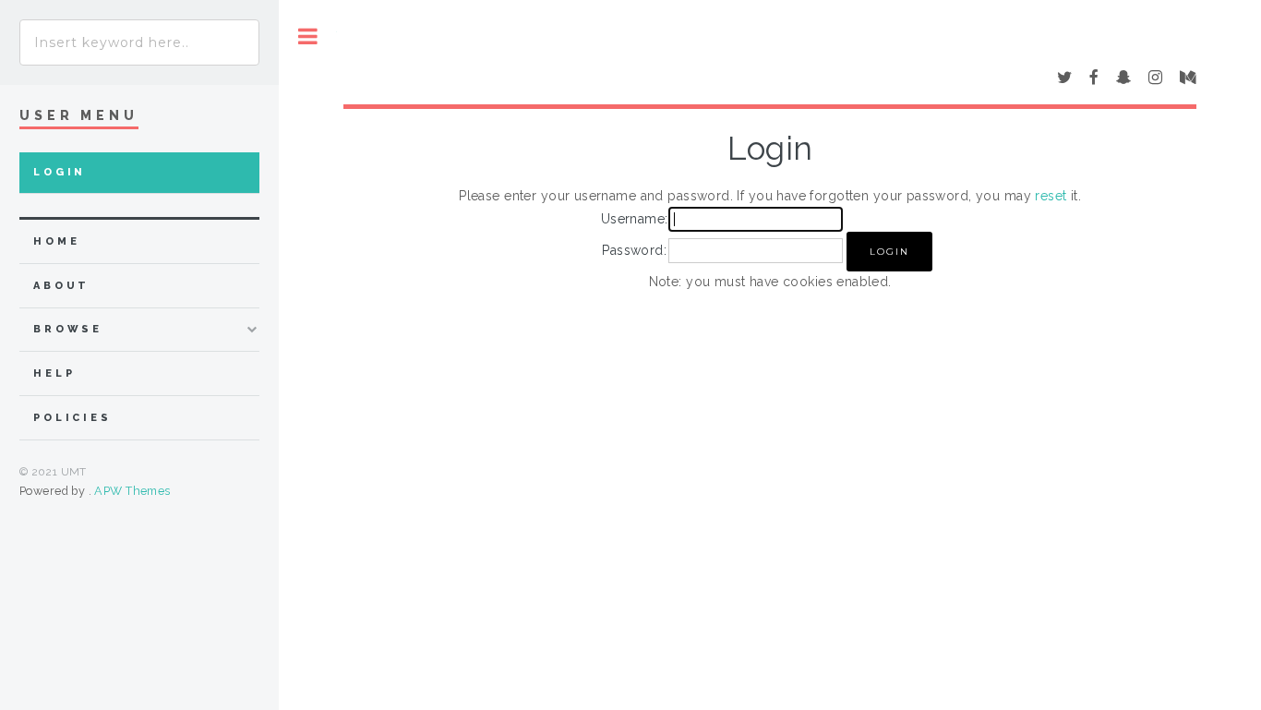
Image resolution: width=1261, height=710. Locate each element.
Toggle (308, 36)
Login (59, 172)
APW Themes (132, 491)
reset (1050, 195)
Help (54, 373)
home (56, 241)
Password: (634, 250)
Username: (634, 218)
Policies (72, 418)
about (61, 286)
